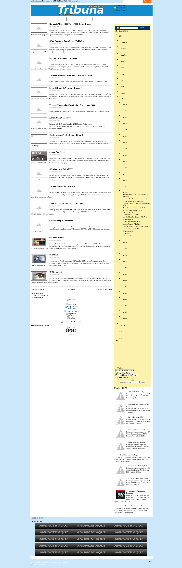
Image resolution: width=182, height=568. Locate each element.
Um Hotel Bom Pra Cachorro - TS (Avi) (66, 135)
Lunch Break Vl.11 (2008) (60, 118)
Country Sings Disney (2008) (61, 220)
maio (122, 80)
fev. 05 (125, 293)
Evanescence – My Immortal (136, 442)
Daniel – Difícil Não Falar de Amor (138, 430)
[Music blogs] (71, 316)
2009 (120, 36)
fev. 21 (125, 149)
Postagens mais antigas (105, 289)
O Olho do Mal (55, 272)
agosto (123, 61)
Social (128, 19)
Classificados (103, 19)
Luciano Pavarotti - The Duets (62, 186)
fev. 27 (125, 111)
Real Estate (71, 334)
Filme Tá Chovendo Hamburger (128, 455)
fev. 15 (125, 187)
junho (122, 74)
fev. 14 (125, 192)
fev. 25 (125, 123)
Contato (140, 19)
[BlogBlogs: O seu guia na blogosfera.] (71, 318)
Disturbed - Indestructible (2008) (138, 478)
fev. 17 (125, 174)
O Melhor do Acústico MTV (61, 169)
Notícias (46, 19)
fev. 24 (125, 130)
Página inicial (71, 289)
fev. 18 (125, 168)
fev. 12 (125, 249)
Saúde (87, 19)
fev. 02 (125, 312)
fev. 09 (125, 268)
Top (150, 561)
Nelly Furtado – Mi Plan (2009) (137, 466)
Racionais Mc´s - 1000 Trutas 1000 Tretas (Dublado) (71, 24)
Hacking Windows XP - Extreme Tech (130, 506)
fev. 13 (125, 242)
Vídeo (118, 19)
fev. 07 (125, 280)
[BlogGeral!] (71, 307)
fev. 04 (125, 299)
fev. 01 (125, 318)
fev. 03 (125, 306)
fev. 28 (125, 104)
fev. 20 (125, 155)
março (123, 93)
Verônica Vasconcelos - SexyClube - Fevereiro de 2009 (72, 105)
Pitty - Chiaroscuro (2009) (136, 417)
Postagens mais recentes (38, 289)
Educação (74, 19)
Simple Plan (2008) (57, 152)
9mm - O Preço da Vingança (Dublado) (65, 88)
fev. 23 (125, 136)
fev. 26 (125, 117)
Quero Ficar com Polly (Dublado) (63, 58)
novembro (124, 42)
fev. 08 (125, 274)
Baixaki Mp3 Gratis (46, 562)
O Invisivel (53, 255)
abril (122, 87)
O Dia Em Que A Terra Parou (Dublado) (66, 41)
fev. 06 (125, 287)
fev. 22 (125, 142)
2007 (120, 338)
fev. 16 (125, 180)
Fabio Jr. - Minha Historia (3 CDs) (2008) (66, 203)
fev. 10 (125, 261)
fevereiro (123, 98)
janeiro (123, 325)
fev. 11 (125, 255)
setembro (123, 55)
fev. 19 (125, 161)
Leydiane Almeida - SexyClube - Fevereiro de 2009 (70, 75)
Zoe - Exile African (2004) (136, 392)
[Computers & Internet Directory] (71, 314)
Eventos (60, 19)
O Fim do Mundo (56, 238)
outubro (123, 49)
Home (35, 19)
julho (122, 68)
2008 (120, 332)
